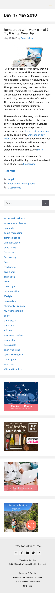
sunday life (9, 340)
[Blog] (39, 553)
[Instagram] (16, 553)
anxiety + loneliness (14, 218)
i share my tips (11, 291)
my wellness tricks (13, 310)
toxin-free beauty (13, 354)
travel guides (11, 359)
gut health (9, 276)
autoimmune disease (15, 223)
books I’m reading (13, 233)
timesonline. (29, 164)
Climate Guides (12, 242)
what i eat (9, 364)
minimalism (10, 301)
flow (6, 262)
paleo (7, 315)
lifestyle (8, 296)
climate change (12, 237)
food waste (10, 267)
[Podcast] (33, 553)
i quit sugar (10, 286)
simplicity (13, 179)
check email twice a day (36, 131)
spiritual (8, 330)
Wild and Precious (13, 369)
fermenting (10, 257)
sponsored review (13, 335)
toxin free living (12, 349)
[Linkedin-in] (27, 553)
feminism (9, 252)
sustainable (10, 345)
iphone (31, 183)
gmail (24, 183)
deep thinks (10, 247)
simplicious (10, 320)
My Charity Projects (14, 306)
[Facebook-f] (21, 553)
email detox (14, 183)
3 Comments (14, 187)
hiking (7, 281)
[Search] (45, 203)
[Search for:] (23, 203)
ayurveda (9, 228)
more (40, 149)
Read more (9, 170)
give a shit (9, 272)
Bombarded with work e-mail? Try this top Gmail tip (26, 31)
